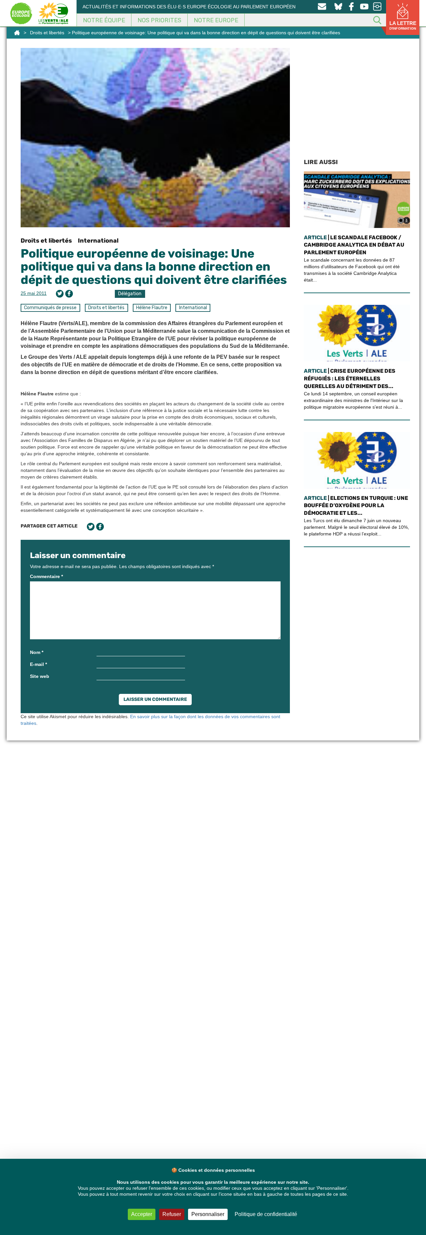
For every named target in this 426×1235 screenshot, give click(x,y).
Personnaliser (207, 1214)
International (98, 240)
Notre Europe (216, 20)
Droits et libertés (47, 32)
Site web (39, 676)
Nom (36, 652)
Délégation (129, 294)
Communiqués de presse (50, 307)
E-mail (38, 664)
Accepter (141, 1214)
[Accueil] (17, 32)
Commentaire (46, 576)
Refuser (171, 1214)
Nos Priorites (159, 20)
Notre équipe (104, 20)
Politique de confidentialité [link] (266, 1214)
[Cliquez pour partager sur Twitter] (60, 294)
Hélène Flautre (151, 307)
